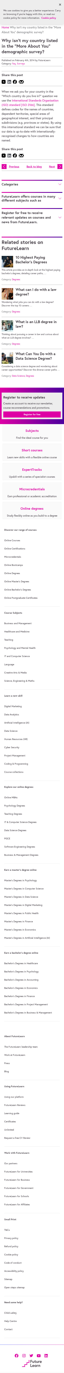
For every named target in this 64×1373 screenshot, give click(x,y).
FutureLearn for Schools (16, 1196)
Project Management (14, 755)
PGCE (7, 838)
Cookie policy (11, 1254)
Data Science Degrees (15, 830)
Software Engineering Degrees (19, 846)
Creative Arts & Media (15, 672)
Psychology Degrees (14, 805)
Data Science (18, 375)
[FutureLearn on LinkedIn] (46, 1355)
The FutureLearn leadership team (21, 1046)
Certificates (10, 1121)
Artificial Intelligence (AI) (16, 722)
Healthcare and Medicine (16, 631)
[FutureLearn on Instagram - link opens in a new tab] (24, 1355)
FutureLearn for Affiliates (17, 1204)
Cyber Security (11, 747)
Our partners (10, 1163)
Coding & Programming (16, 763)
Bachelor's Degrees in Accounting (21, 979)
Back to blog (34, 166)
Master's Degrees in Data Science (21, 896)
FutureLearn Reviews (14, 1105)
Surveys (21, 63)
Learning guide (11, 1113)
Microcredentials (12, 556)
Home (5, 27)
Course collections (13, 772)
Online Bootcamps (13, 565)
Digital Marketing (13, 706)
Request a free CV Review (17, 1137)
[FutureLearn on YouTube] (38, 1355)
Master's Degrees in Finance (18, 921)
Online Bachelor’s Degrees (17, 589)
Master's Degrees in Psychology (20, 880)
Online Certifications (14, 548)
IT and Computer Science (17, 656)
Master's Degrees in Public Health (21, 913)
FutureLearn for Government (18, 1188)
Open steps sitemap (14, 1287)
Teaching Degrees (13, 813)
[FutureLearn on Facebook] (17, 1355)
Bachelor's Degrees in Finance (19, 996)
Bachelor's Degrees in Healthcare (21, 963)
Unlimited (9, 1129)
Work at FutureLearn (14, 1055)
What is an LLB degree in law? (36, 324)
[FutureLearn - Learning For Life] (32, 1363)
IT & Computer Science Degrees (20, 822)
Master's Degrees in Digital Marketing (23, 905)
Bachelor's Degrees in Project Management (26, 1004)
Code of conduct (12, 1262)
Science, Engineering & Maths (19, 680)
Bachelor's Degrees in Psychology (21, 971)
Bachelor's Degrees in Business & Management (28, 1012)
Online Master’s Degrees (16, 581)
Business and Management (18, 623)
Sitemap (8, 1279)
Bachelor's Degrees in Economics (21, 988)
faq (14, 63)
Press (7, 1063)
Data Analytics (11, 714)
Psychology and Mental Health (20, 648)
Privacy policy (11, 1238)
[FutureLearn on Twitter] (31, 1355)
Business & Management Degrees (21, 854)
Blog (6, 1071)
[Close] (60, 4)
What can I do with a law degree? (36, 291)
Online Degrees (12, 573)
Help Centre (10, 1321)
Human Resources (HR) (16, 739)
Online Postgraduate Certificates (21, 597)
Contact (8, 1329)
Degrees (16, 279)
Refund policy (11, 1246)
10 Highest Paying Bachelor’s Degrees (31, 259)
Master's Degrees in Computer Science (23, 888)
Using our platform (14, 1096)
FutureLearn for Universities (18, 1171)
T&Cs (7, 1229)
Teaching (8, 639)
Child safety (10, 1312)
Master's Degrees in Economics (20, 929)
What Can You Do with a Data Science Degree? (35, 356)
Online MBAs (11, 797)
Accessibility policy (14, 1271)
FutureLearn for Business (17, 1179)
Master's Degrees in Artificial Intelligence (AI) (27, 937)
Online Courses (12, 540)
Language (9, 664)
